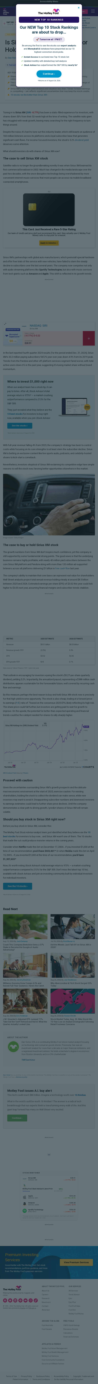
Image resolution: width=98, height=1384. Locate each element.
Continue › (49, 73)
